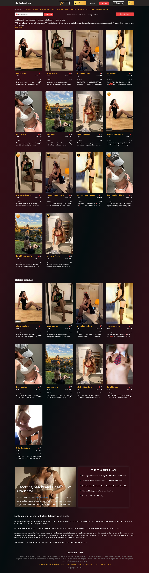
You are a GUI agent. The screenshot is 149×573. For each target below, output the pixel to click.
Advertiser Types (83, 564)
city (80, 15)
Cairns (41, 9)
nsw (85, 15)
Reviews (65, 3)
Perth (86, 9)
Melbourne (73, 9)
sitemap (73, 564)
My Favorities (81, 3)
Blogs (109, 564)
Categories (119, 3)
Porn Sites (103, 564)
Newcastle (81, 9)
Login (131, 3)
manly (90, 15)
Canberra (46, 9)
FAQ (91, 564)
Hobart (67, 9)
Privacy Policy (65, 564)
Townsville (98, 9)
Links (96, 564)
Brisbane (35, 9)
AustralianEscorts (72, 15)
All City (105, 9)
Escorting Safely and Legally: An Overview (44, 489)
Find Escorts (48, 14)
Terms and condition (52, 564)
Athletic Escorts (22, 20)
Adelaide (28, 9)
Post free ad (104, 3)
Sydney (92, 9)
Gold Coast (60, 9)
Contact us (41, 564)
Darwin (53, 9)
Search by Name (124, 14)
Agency (92, 3)
